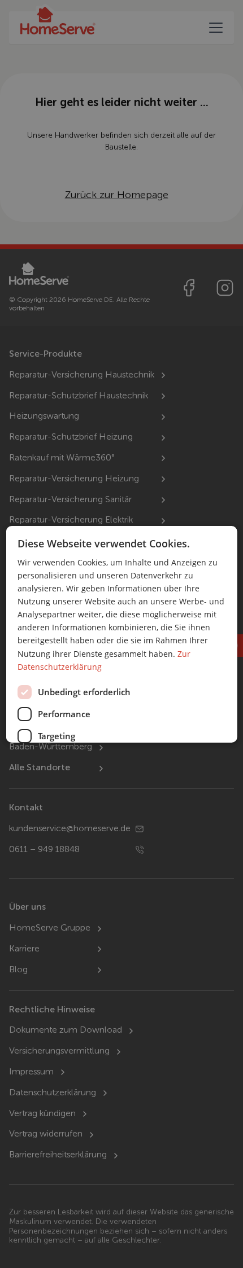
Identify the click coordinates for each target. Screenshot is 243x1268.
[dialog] (121, 634)
